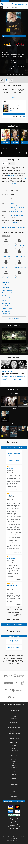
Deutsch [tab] (5, 163)
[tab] (2, 81)
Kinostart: (4, 217)
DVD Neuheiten (14, 747)
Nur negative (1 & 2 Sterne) (13, 460)
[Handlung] (5, 74)
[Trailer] (8, 74)
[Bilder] (17, 74)
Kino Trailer (14, 765)
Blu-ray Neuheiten (14, 750)
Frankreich (20, 59)
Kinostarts (14, 757)
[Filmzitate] (23, 74)
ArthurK (9, 495)
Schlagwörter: (5, 205)
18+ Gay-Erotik (14, 718)
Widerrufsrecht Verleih (14, 794)
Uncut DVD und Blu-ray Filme (14, 727)
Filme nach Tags (14, 739)
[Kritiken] (20, 74)
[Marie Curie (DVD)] (6, 108)
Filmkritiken (14, 778)
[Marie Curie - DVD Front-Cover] (5, 431)
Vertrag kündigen (8, 801)
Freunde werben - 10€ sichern (14, 733)
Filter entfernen (10, 462)
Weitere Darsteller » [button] (14, 318)
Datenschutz (11, 836)
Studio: (3, 215)
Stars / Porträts (14, 780)
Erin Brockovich (5, 145)
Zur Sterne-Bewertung (16, 222)
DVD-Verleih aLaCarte (19, 4)
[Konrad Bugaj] (19, 273)
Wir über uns (5, 836)
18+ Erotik (14, 716)
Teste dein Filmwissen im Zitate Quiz (14, 648)
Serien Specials (14, 781)
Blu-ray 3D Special (14, 784)
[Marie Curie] (13, 22)
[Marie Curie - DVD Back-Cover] (13, 431)
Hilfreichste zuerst (11, 453)
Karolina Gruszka (15, 65)
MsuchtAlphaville (12, 585)
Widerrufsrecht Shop (14, 798)
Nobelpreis (13, 207)
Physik (22, 207)
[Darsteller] (11, 74)
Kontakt (14, 791)
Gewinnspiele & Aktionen (14, 730)
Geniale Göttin (7, 371)
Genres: (3, 68)
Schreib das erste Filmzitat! (14, 641)
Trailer (14, 40)
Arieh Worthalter (19, 66)
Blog (14, 771)
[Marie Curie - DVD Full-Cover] (22, 431)
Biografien (13, 205)
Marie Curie (6, 345)
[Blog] (14, 74)
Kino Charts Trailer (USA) (14, 769)
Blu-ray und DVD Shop (14, 714)
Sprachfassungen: (6, 211)
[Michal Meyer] (6, 262)
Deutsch (13, 211)
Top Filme (14, 745)
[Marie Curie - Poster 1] (5, 416)
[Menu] (1, 7)
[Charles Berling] (6, 251)
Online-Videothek (14, 710)
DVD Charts (14, 748)
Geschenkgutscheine (14, 731)
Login (23, 1)
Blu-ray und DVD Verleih (14, 713)
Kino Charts (14, 761)
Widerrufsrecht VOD (14, 796)
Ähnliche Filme (5, 148)
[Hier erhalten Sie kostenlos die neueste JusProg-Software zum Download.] (14, 815)
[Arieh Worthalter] (19, 251)
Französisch (14, 213)
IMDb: (3, 222)
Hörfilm (18, 213)
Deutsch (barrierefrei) (20, 211)
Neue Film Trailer (14, 763)
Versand (23, 116)
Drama (12, 68)
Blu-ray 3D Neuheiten (14, 753)
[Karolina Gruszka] (19, 241)
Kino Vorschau (14, 759)
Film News (14, 774)
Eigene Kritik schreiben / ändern (14, 447)
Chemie (18, 207)
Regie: (3, 62)
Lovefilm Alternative (14, 735)
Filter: (8, 457)
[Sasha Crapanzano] (19, 262)
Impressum (17, 836)
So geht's (14, 97)
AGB (14, 793)
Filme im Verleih (14, 742)
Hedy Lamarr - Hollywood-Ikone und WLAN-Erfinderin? (13, 374)
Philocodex (10, 468)
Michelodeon (11, 558)
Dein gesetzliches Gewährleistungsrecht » (14, 120)
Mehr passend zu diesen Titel (14, 153)
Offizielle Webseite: (6, 226)
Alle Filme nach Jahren (14, 720)
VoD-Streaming (14, 725)
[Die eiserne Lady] (15, 135)
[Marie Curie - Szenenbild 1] (9, 401)
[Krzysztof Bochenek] (6, 273)
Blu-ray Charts (14, 752)
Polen (24, 59)
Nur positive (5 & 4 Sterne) (13, 459)
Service (14, 787)
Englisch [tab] (11, 163)
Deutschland (14, 59)
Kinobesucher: (5, 220)
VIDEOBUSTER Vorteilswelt (14, 738)
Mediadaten (14, 838)
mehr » (22, 56)
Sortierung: (9, 452)
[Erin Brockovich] (5, 135)
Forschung (13, 209)
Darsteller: (4, 65)
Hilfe (14, 789)
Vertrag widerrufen (19, 801)
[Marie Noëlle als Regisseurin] (6, 241)
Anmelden (4, 1)
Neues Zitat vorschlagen (14, 636)
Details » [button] (12, 110)
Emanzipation (19, 205)
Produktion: (4, 59)
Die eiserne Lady (15, 145)
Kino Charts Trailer (14, 767)
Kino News (14, 776)
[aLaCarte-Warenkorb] (26, 1)
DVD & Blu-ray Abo (14, 722)
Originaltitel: (5, 194)
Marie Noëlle (14, 62)
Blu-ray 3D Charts (14, 755)
